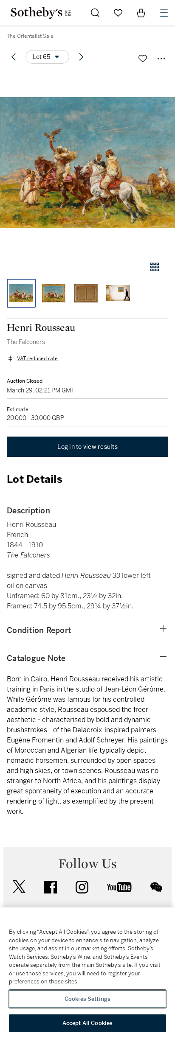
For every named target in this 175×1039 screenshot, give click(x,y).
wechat (156, 887)
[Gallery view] (154, 266)
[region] (87, 973)
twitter (19, 886)
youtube (119, 887)
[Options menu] (161, 58)
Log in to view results (87, 447)
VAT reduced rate (37, 358)
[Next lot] (81, 57)
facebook (50, 887)
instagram (82, 887)
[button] (87, 162)
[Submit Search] (95, 12)
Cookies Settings (87, 999)
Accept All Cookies (87, 1023)
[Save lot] (143, 58)
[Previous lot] (13, 57)
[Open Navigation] (164, 12)
